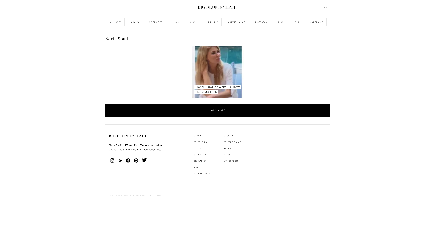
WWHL (297, 22)
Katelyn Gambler (141, 195)
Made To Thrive (155, 195)
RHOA (192, 22)
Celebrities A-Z (232, 142)
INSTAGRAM (261, 22)
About (197, 167)
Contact (198, 148)
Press (227, 154)
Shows (197, 136)
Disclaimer (200, 161)
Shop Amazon (201, 154)
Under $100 (316, 22)
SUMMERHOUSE (236, 22)
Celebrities (200, 142)
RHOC (280, 22)
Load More (217, 110)
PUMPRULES (211, 22)
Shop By (228, 148)
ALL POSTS (115, 22)
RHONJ (175, 22)
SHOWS (135, 22)
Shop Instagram (203, 173)
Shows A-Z (230, 136)
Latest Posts (231, 161)
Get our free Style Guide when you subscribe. (135, 149)
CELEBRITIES (155, 22)
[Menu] (109, 7)
